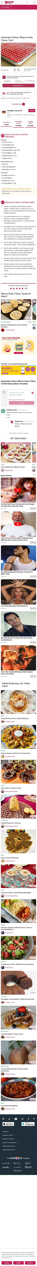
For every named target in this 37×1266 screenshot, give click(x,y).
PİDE (2, 855)
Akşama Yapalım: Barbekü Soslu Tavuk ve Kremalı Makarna (16, 928)
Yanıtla (8, 417)
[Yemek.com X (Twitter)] (22, 1119)
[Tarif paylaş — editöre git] (18, 344)
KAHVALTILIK (5, 1031)
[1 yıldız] (11, 288)
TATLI (2, 464)
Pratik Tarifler (5, 7)
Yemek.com (19, 421)
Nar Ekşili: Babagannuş (9, 1106)
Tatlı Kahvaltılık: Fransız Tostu (12, 1034)
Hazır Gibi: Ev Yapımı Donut (11, 788)
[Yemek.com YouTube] (16, 1119)
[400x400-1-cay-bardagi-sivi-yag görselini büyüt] (18, 150)
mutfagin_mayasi (13, 111)
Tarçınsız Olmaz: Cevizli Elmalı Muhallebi (16, 893)
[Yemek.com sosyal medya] (16, 1158)
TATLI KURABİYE (6, 322)
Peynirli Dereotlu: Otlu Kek (11, 823)
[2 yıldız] (14, 288)
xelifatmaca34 (11, 410)
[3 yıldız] (16, 288)
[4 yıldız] (19, 288)
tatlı (24, 98)
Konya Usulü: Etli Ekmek (10, 858)
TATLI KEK (4, 996)
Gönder (21, 403)
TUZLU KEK (4, 820)
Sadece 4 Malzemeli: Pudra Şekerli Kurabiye (14, 326)
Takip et (31, 110)
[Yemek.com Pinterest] (34, 1119)
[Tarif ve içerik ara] (27, 2)
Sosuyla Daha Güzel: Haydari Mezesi (14, 718)
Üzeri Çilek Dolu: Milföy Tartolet (13, 467)
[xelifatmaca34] (3, 411)
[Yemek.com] (9, 2)
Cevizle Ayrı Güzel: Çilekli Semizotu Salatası (17, 964)
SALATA (3, 961)
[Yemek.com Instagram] (3, 1119)
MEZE (2, 716)
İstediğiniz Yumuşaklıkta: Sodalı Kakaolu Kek (17, 999)
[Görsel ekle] (32, 393)
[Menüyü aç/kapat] (2, 2)
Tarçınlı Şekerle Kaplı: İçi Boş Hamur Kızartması (14, 1070)
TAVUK (3, 750)
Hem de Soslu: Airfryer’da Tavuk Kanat (15, 753)
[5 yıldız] (22, 288)
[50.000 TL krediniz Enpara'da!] (18, 370)
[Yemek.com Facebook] (28, 1119)
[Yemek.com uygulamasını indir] (8, 1124)
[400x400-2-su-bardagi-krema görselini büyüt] (15, 183)
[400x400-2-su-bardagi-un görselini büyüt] (14, 153)
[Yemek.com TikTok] (9, 1119)
